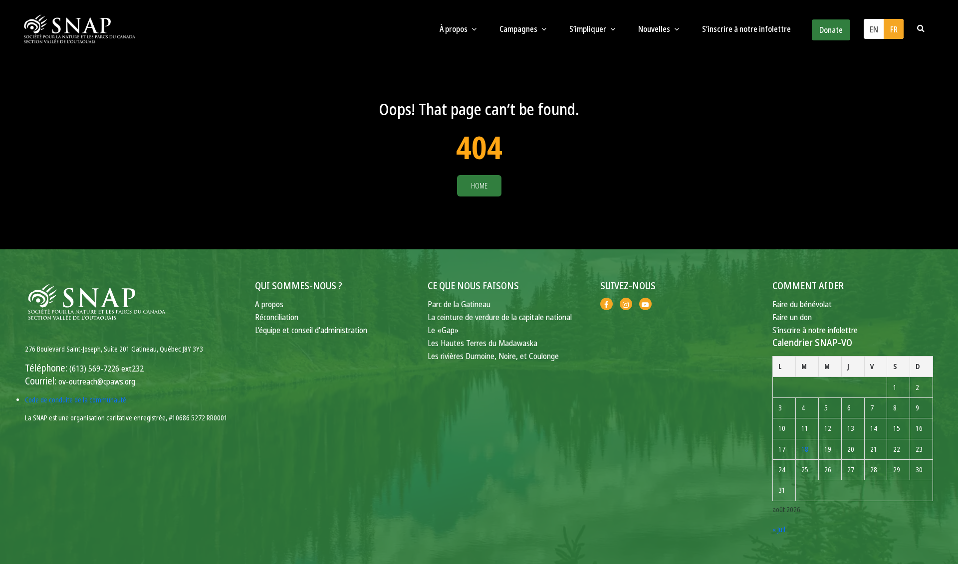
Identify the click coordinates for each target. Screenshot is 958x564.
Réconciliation (276, 317)
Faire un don (792, 317)
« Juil (778, 529)
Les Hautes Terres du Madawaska (482, 343)
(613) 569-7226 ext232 (106, 368)
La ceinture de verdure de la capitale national (500, 317)
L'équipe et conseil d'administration (311, 330)
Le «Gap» (443, 330)
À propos (454, 28)
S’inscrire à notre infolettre (746, 28)
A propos (269, 304)
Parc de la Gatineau (459, 304)
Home (479, 185)
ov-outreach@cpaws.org (96, 381)
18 (804, 449)
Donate (831, 29)
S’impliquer (588, 28)
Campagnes (519, 28)
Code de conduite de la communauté (75, 399)
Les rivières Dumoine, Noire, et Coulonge (493, 356)
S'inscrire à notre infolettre (815, 330)
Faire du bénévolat (802, 304)
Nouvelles (655, 28)
